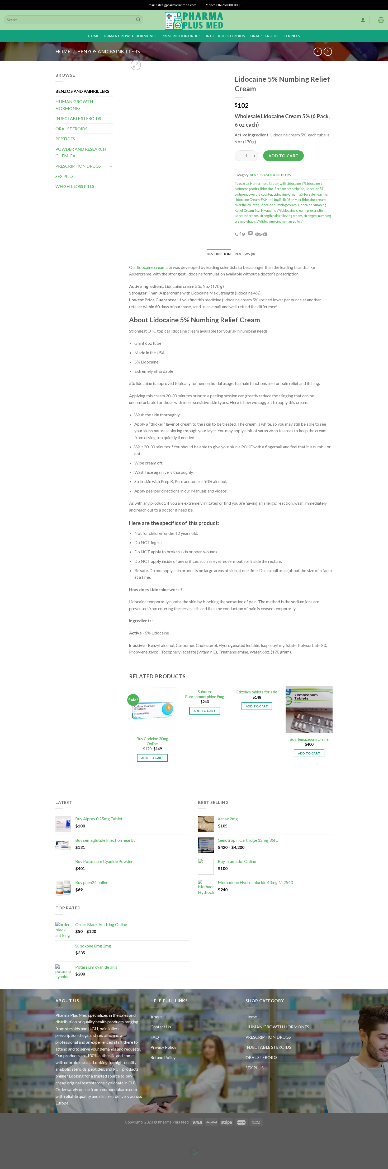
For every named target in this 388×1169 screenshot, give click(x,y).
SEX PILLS (291, 36)
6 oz (246, 183)
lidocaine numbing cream (278, 205)
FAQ (154, 1036)
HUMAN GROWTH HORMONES (130, 36)
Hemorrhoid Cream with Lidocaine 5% (278, 183)
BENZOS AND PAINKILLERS (108, 51)
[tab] (219, 254)
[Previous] (129, 728)
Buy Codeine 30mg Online (152, 741)
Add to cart (283, 155)
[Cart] (381, 20)
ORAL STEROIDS (264, 36)
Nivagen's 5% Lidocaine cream (283, 210)
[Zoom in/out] (20, 1137)
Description (219, 254)
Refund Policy (163, 1057)
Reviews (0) (245, 254)
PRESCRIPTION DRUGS (181, 36)
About (156, 1016)
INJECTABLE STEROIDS (225, 36)
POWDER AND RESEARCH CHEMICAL (80, 152)
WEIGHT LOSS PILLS (74, 186)
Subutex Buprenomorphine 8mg (204, 694)
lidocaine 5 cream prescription (282, 189)
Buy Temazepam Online (309, 739)
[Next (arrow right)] (20, 1160)
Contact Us (160, 1026)
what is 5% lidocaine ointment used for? (274, 221)
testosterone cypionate (103, 1082)
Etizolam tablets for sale (256, 692)
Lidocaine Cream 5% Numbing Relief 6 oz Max (268, 199)
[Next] (332, 728)
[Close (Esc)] (5, 1137)
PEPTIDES (65, 138)
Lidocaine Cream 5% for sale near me (300, 194)
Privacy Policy (163, 1047)
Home (93, 36)
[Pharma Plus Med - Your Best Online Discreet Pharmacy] (194, 20)
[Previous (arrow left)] (5, 1160)
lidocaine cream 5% (154, 267)
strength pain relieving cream (280, 216)
